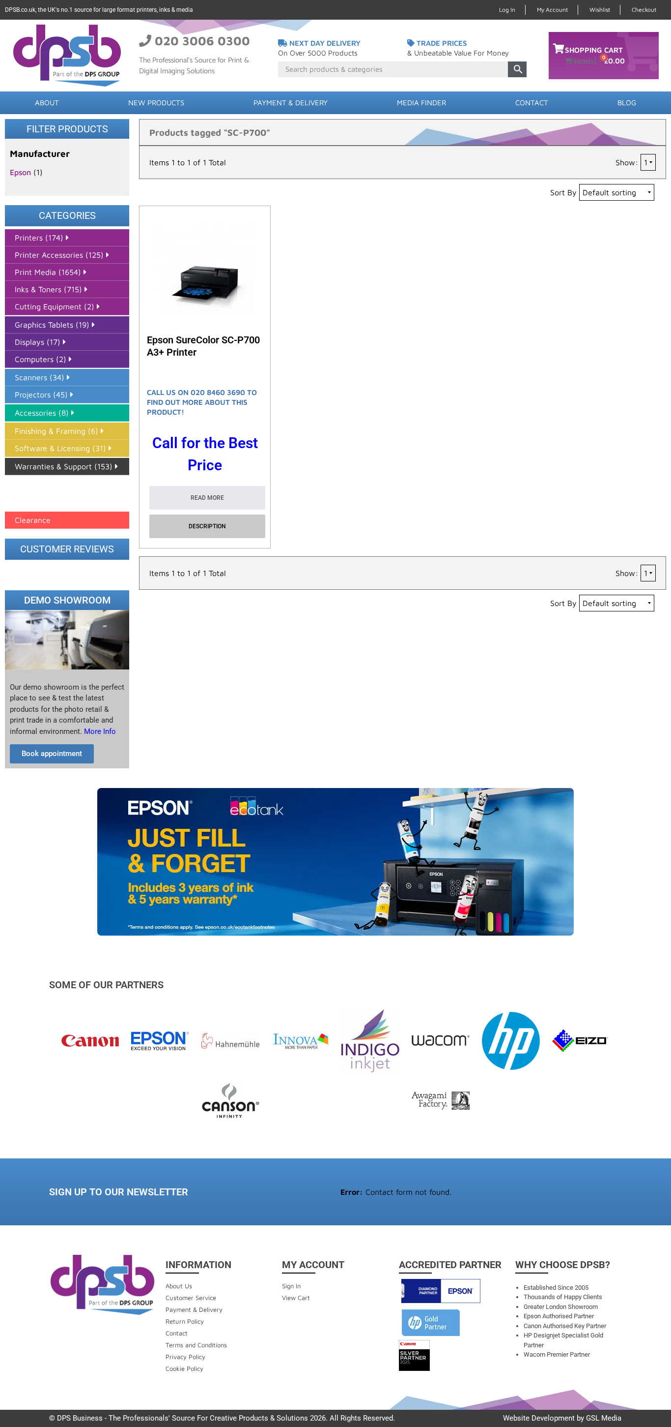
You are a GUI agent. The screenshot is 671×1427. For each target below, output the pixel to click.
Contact (531, 102)
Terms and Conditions (196, 1345)
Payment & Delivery (290, 102)
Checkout (644, 9)
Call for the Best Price (205, 454)
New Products (156, 102)
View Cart (296, 1298)
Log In (507, 9)
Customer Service (191, 1298)
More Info (99, 731)
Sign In (291, 1286)
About (47, 102)
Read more (207, 497)
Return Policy (185, 1321)
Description (207, 526)
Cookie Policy (184, 1368)
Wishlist (599, 9)
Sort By (563, 192)
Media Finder (421, 102)
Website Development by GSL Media (562, 1418)
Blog (626, 102)
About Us (179, 1286)
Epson (20, 172)
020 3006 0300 (202, 40)
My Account (552, 9)
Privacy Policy (185, 1357)
